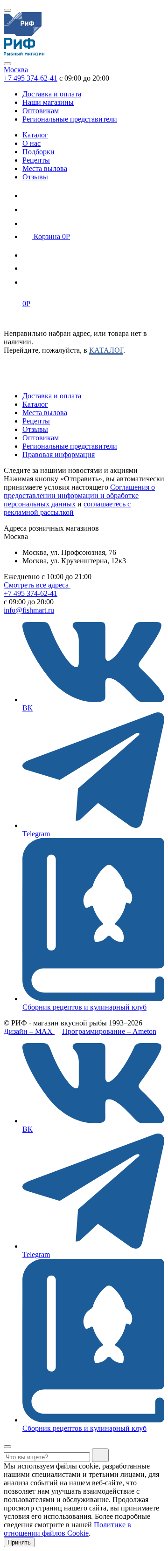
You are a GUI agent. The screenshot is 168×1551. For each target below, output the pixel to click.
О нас (31, 143)
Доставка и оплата (51, 94)
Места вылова (44, 168)
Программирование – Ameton (109, 1031)
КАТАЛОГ (106, 350)
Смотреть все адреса (37, 585)
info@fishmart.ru (29, 610)
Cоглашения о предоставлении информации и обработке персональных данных (79, 495)
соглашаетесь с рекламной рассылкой (67, 508)
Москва (16, 70)
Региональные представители (69, 119)
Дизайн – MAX (29, 1031)
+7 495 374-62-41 (30, 78)
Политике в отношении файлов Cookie (67, 1529)
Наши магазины (48, 102)
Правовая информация (58, 454)
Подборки (38, 152)
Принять (19, 1542)
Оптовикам (40, 111)
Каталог (35, 135)
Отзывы (35, 177)
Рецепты (36, 160)
